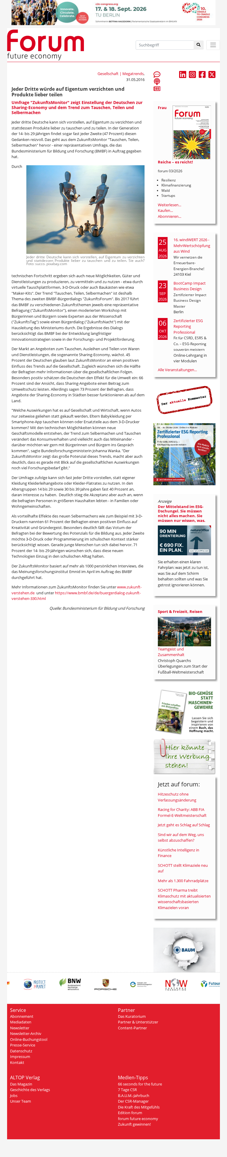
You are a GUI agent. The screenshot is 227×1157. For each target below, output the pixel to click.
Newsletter (19, 1028)
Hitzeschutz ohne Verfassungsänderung (177, 797)
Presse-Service (22, 1045)
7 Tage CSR (127, 1089)
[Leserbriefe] (156, 74)
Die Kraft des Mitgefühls (139, 1107)
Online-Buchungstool (28, 1039)
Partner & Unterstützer (138, 1022)
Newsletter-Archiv (25, 1033)
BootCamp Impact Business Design (190, 286)
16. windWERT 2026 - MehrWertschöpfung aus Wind (192, 245)
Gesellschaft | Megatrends (121, 73)
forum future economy (138, 1118)
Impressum (20, 1056)
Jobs (13, 1095)
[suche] (199, 45)
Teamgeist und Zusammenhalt (171, 652)
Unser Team (20, 1101)
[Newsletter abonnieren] (156, 88)
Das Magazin (21, 1084)
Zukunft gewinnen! (134, 1124)
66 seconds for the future (140, 1084)
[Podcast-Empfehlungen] (156, 81)
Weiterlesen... (169, 204)
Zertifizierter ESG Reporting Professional (188, 326)
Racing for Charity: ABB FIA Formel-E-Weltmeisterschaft (182, 812)
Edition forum (130, 1112)
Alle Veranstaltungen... (177, 369)
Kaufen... (165, 210)
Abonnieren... (169, 216)
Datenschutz (21, 1051)
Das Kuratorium (132, 1016)
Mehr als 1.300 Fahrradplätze (183, 880)
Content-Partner (132, 1028)
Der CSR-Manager (133, 1101)
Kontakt (17, 1062)
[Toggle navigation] (213, 45)
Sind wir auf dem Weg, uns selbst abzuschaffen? (181, 837)
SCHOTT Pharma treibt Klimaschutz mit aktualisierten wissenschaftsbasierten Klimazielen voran (184, 898)
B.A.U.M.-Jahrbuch (133, 1095)
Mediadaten (20, 1022)
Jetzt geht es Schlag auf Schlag (184, 824)
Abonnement (21, 1016)
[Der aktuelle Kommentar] (184, 400)
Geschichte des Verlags (30, 1089)
